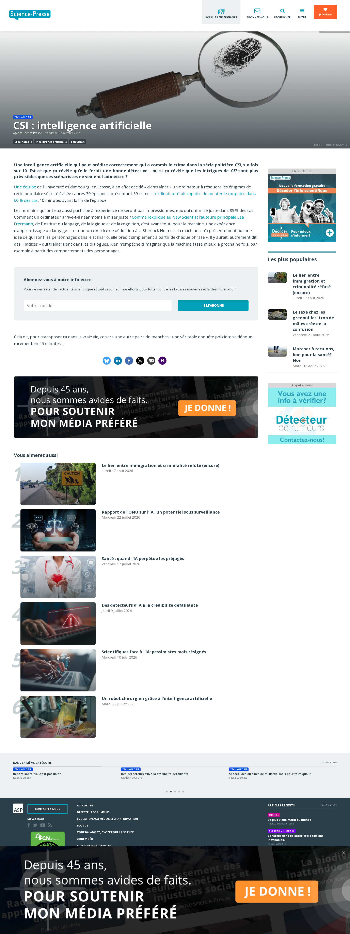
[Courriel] (151, 360)
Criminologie (23, 142)
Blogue (82, 825)
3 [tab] (175, 792)
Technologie (22, 117)
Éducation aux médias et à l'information (107, 819)
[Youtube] (43, 825)
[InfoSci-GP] (302, 207)
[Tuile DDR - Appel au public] (302, 415)
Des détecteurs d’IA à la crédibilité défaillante (155, 774)
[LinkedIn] (118, 360)
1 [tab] (167, 792)
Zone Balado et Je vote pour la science (105, 832)
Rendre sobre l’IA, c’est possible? (37, 774)
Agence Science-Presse (27, 133)
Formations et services (94, 845)
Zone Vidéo (85, 839)
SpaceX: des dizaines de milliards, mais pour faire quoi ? (270, 774)
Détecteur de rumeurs (93, 812)
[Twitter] (36, 825)
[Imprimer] (162, 360)
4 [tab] (179, 792)
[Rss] (50, 825)
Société (274, 815)
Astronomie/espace (281, 831)
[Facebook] (129, 360)
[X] (140, 360)
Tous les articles (328, 762)
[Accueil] (33, 16)
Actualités (85, 805)
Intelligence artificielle (51, 142)
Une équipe (25, 187)
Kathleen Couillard (131, 777)
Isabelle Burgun (22, 777)
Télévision (78, 142)
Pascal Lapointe (238, 777)
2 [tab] (171, 792)
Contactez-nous (47, 809)
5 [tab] (183, 792)
